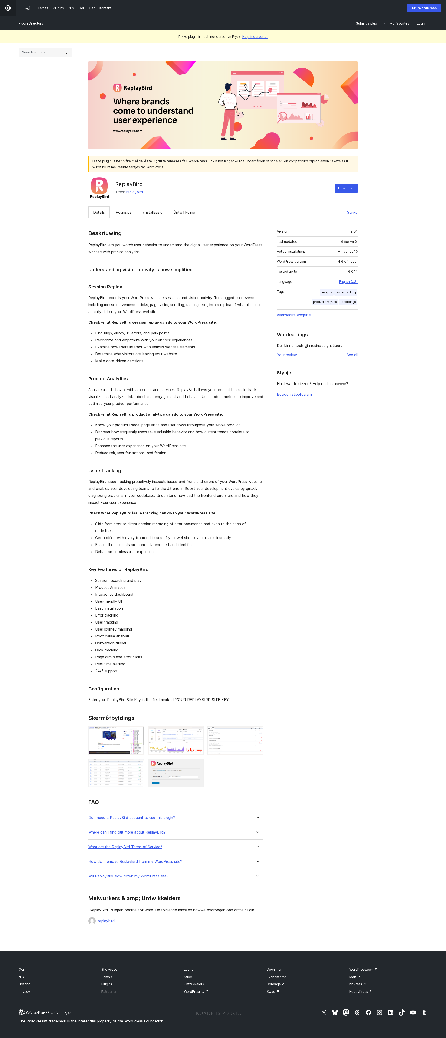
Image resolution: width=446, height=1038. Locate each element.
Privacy (24, 991)
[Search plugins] (67, 52)
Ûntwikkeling (184, 212)
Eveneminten (277, 977)
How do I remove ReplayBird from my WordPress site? (135, 861)
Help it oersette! (255, 37)
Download (346, 188)
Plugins (106, 984)
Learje (188, 969)
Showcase (109, 969)
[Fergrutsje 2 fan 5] (197, 732)
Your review (287, 354)
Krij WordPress (424, 8)
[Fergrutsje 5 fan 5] (197, 765)
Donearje (276, 984)
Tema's (106, 977)
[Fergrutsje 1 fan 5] (138, 732)
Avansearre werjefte (294, 315)
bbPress (357, 984)
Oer (21, 969)
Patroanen (109, 991)
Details (99, 212)
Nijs (21, 977)
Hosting (24, 984)
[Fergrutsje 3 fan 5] (257, 732)
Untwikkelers (194, 984)
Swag (273, 991)
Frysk (67, 1013)
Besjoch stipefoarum (294, 394)
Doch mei (274, 969)
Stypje (352, 212)
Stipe (188, 977)
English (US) (348, 282)
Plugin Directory (31, 23)
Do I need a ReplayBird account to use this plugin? (131, 817)
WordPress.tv (196, 991)
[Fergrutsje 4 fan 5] (138, 765)
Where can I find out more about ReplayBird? (127, 832)
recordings (348, 302)
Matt (354, 977)
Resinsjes (123, 212)
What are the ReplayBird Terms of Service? (125, 847)
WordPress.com (363, 969)
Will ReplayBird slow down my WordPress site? (128, 876)
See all (352, 354)
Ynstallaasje (152, 212)
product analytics (325, 302)
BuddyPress (360, 991)
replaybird (134, 192)
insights (326, 292)
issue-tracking (346, 292)
